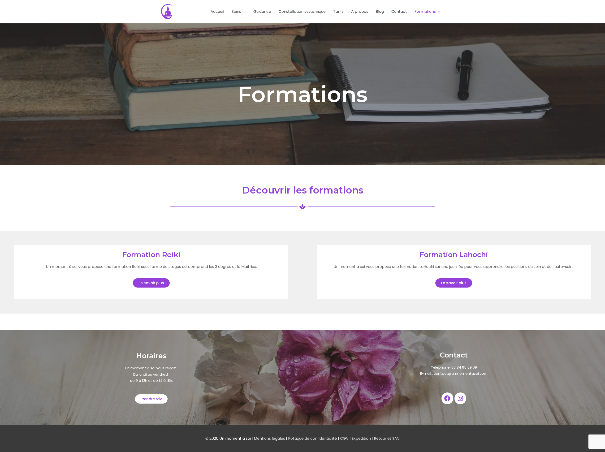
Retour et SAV (386, 438)
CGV (344, 438)
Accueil (217, 11)
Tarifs (338, 11)
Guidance (262, 11)
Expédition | (362, 438)
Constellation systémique (302, 11)
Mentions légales (270, 438)
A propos (359, 11)
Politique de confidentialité (313, 438)
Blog (380, 11)
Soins (236, 11)
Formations (425, 11)
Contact (399, 11)
